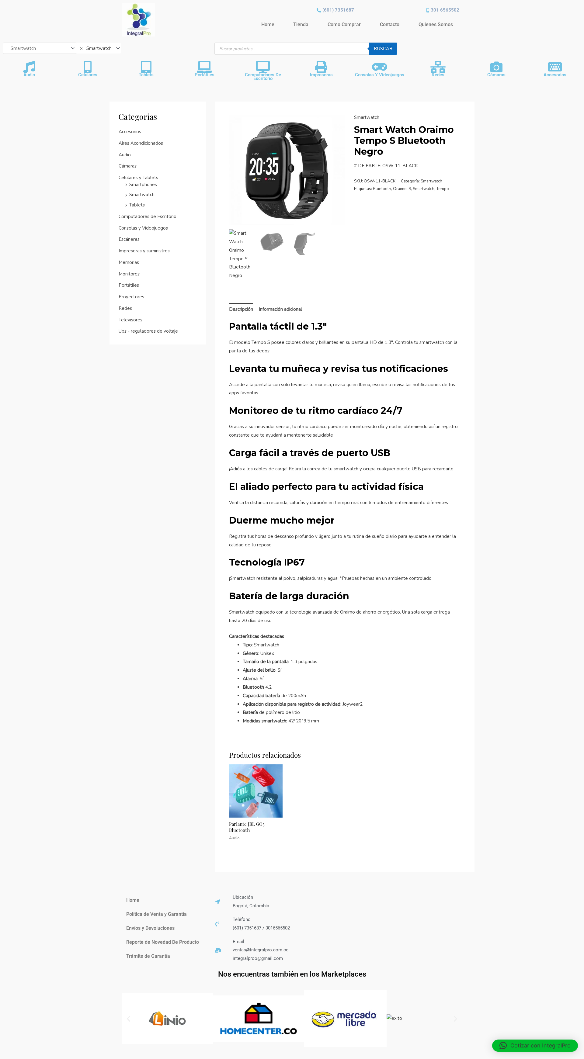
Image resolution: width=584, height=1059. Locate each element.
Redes (438, 75)
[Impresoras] (321, 67)
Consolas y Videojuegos (379, 75)
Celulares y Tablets (138, 178)
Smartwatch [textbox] (96, 48)
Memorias (129, 262)
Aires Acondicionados (141, 143)
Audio (29, 75)
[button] (128, 1019)
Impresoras (321, 75)
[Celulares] (88, 67)
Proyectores (131, 297)
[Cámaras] (496, 67)
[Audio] (29, 67)
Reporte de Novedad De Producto (162, 942)
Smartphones (143, 185)
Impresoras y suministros (144, 251)
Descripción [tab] (241, 309)
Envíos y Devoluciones (150, 928)
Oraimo (400, 189)
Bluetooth (382, 189)
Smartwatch (142, 195)
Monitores (129, 274)
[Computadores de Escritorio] (263, 67)
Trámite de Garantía (148, 956)
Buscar (383, 49)
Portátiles (204, 75)
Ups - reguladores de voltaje (148, 331)
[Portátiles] (204, 67)
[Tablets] (146, 67)
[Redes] (438, 67)
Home (267, 24)
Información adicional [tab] (280, 309)
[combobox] (98, 48)
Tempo (442, 189)
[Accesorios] (555, 67)
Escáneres (129, 239)
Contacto (389, 24)
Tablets (146, 75)
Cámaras (496, 75)
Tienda (300, 24)
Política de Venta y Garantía (156, 914)
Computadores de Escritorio (263, 76)
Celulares (87, 75)
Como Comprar (344, 24)
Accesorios (555, 75)
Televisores (130, 320)
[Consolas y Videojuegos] (380, 67)
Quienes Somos (436, 24)
